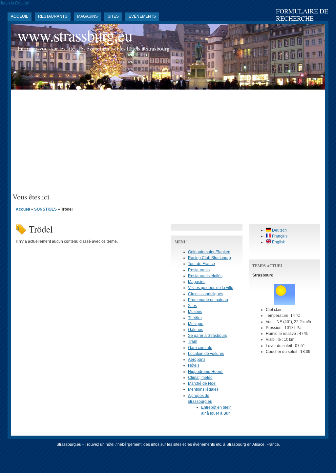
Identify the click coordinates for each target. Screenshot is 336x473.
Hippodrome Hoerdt (205, 371)
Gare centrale (200, 347)
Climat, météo (200, 377)
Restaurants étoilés (205, 276)
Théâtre (195, 318)
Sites (113, 16)
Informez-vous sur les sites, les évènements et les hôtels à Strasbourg (93, 48)
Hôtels (194, 365)
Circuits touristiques (205, 294)
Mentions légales (203, 389)
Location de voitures (206, 353)
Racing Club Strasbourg (209, 258)
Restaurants (52, 16)
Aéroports (196, 359)
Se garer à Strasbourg (207, 335)
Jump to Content (14, 3)
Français (279, 236)
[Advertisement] (168, 144)
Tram (192, 341)
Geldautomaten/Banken (209, 252)
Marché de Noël (202, 383)
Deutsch (279, 230)
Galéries (195, 329)
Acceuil (19, 16)
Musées (195, 311)
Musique (195, 323)
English (278, 242)
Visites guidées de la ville (210, 287)
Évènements (142, 16)
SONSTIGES (45, 209)
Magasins (87, 16)
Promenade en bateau (208, 300)
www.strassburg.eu (74, 35)
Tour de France (201, 263)
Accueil (23, 209)
